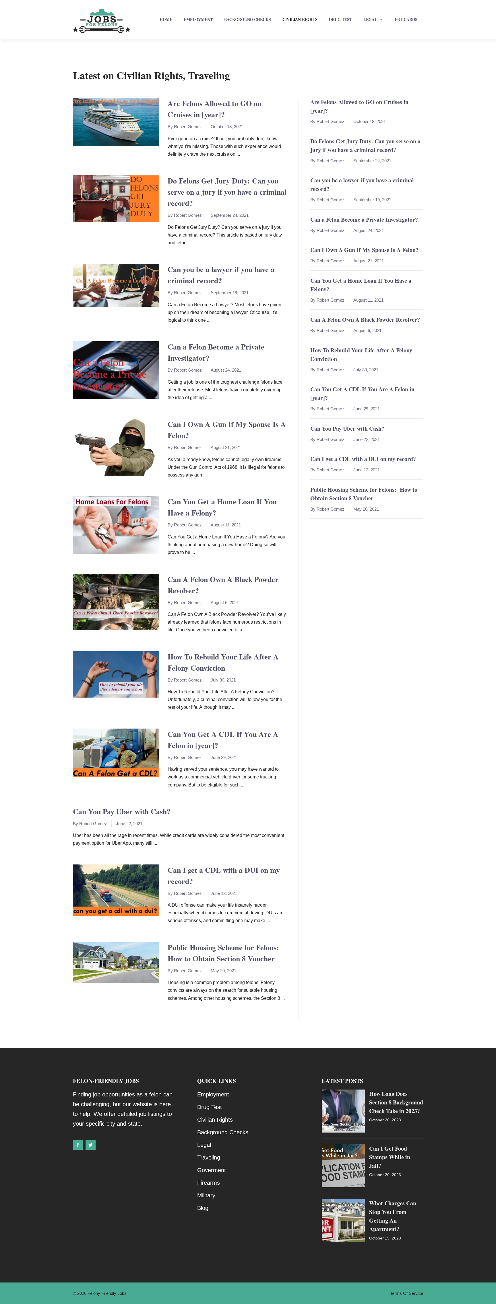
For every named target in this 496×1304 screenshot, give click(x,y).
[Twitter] (90, 1145)
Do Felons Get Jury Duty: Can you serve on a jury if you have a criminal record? (227, 191)
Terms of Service (406, 1293)
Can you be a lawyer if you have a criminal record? (221, 275)
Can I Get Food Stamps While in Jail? (389, 1157)
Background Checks (247, 19)
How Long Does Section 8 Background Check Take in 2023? (396, 1102)
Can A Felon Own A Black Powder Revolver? (365, 319)
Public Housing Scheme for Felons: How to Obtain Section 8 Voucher (225, 953)
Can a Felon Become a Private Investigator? (364, 219)
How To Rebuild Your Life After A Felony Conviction (223, 662)
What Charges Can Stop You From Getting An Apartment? (392, 1216)
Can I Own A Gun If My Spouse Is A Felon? (364, 250)
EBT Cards (406, 19)
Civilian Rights (299, 19)
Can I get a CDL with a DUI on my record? (363, 459)
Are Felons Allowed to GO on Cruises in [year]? (214, 109)
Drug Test (340, 19)
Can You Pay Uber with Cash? (121, 811)
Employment (198, 19)
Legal (370, 19)
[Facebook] (78, 1145)
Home (166, 19)
